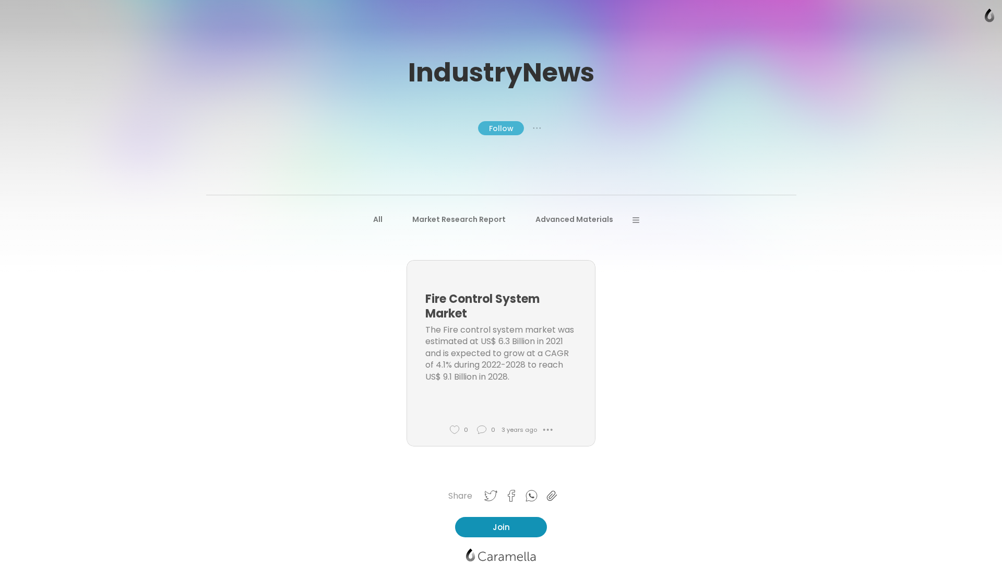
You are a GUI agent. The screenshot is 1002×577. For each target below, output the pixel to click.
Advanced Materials (574, 219)
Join (501, 527)
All (378, 219)
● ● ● (537, 128)
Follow (501, 128)
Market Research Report (459, 219)
